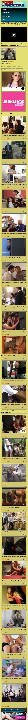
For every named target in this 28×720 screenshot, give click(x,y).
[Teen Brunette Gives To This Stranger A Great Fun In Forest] (14, 439)
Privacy (13, 709)
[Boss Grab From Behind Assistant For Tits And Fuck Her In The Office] (14, 165)
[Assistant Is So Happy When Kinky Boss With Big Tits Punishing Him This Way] (14, 189)
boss (11, 66)
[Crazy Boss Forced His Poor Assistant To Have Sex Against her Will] (14, 312)
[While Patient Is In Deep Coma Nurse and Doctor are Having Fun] (14, 659)
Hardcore (8, 63)
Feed (4, 19)
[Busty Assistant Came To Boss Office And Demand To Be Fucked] (14, 263)
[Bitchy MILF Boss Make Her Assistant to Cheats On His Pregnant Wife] (14, 214)
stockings (20, 68)
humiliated (3, 68)
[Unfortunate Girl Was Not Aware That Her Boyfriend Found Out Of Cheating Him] (14, 586)
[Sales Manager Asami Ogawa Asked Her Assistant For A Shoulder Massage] (14, 287)
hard (19, 66)
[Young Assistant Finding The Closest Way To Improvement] (14, 238)
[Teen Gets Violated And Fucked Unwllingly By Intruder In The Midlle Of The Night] (14, 537)
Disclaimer (19, 709)
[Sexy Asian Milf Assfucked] (14, 488)
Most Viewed (6, 16)
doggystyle (12, 68)
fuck (22, 66)
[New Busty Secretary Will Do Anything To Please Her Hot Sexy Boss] (14, 684)
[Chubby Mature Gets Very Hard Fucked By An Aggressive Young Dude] (14, 561)
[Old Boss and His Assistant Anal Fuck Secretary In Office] (14, 140)
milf (17, 68)
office (8, 66)
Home (4, 9)
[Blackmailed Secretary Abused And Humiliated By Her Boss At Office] (14, 385)
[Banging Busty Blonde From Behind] (14, 635)
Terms (6, 709)
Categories (6, 13)
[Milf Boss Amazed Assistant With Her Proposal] (14, 116)
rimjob (5, 66)
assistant (15, 66)
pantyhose (3, 69)
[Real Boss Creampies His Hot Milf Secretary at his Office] (14, 361)
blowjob (8, 68)
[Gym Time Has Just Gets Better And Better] (14, 512)
